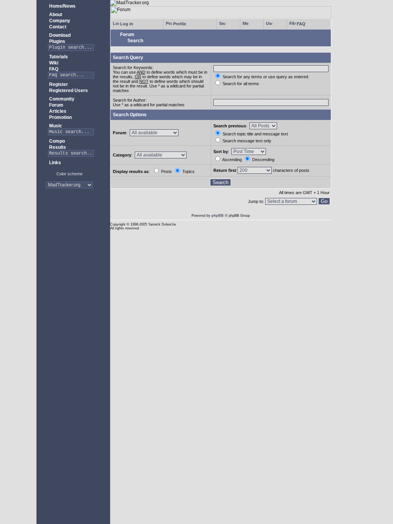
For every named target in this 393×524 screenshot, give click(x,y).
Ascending (231, 159)
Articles (57, 111)
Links (54, 162)
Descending (262, 159)
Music (55, 126)
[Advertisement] (69, 218)
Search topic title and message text (254, 134)
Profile (179, 23)
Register (58, 84)
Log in (126, 23)
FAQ (53, 69)
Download (59, 35)
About (55, 14)
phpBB (217, 216)
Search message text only (246, 140)
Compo (56, 141)
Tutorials (58, 56)
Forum (55, 105)
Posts (166, 171)
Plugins (56, 41)
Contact (57, 27)
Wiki (53, 63)
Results (57, 147)
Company (59, 20)
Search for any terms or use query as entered (264, 76)
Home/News (62, 6)
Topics (188, 171)
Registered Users (68, 90)
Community (61, 99)
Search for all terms (240, 83)
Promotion (60, 117)
